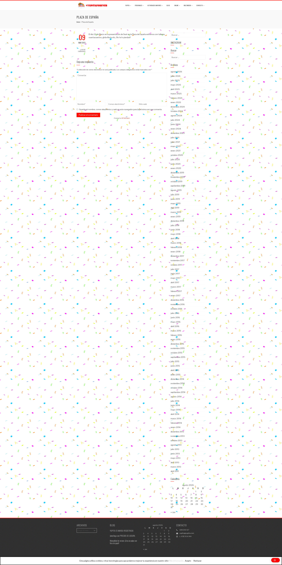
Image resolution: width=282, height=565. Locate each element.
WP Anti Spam (125, 118)
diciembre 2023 (178, 133)
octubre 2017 (176, 265)
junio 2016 (175, 317)
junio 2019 (175, 199)
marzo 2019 (176, 212)
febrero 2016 (176, 335)
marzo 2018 (176, 243)
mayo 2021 (176, 146)
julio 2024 (175, 120)
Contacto (199, 5)
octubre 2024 (177, 111)
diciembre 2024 (178, 106)
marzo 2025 (176, 93)
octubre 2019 (176, 181)
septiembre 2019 (178, 185)
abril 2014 (175, 414)
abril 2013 (175, 462)
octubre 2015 (176, 352)
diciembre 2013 (177, 431)
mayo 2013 (175, 458)
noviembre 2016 (178, 304)
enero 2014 (175, 427)
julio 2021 (175, 137)
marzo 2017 (176, 287)
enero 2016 (175, 339)
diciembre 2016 (177, 300)
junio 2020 (175, 164)
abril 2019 (175, 207)
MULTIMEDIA (187, 5)
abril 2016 (175, 326)
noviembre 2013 (178, 436)
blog (168, 5)
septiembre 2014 (178, 392)
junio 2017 (175, 273)
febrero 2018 (176, 247)
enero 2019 (175, 216)
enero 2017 (175, 295)
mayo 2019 (175, 203)
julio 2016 (175, 313)
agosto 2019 (176, 190)
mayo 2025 (176, 85)
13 (186, 498)
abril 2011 (175, 471)
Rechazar (197, 560)
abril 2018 (175, 238)
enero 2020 (176, 168)
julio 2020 (175, 159)
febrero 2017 (176, 291)
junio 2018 (175, 229)
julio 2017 (175, 269)
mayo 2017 (175, 278)
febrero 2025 (176, 98)
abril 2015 (175, 370)
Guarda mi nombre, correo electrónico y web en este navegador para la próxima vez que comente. (120, 109)
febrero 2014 (176, 423)
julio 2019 (175, 194)
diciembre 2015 (177, 344)
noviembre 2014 (178, 383)
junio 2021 (175, 142)
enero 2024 (176, 128)
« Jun (173, 512)
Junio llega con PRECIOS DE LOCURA (122, 535)
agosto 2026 (176, 71)
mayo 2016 (175, 322)
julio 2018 (175, 225)
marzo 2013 (176, 466)
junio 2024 (175, 124)
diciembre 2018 (177, 221)
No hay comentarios (81, 50)
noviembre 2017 (178, 260)
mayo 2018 (175, 234)
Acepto (188, 560)
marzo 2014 (176, 418)
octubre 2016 (176, 308)
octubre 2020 (177, 155)
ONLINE (176, 5)
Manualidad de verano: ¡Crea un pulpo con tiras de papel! (123, 542)
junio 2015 (175, 366)
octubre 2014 (176, 387)
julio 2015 (175, 361)
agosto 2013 (176, 445)
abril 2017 (175, 282)
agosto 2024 (176, 115)
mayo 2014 (175, 409)
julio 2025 (175, 80)
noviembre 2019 (178, 177)
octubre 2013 (176, 440)
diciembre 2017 (177, 256)
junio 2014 (175, 405)
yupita (127, 5)
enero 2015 (175, 374)
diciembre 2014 (177, 379)
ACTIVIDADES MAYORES (154, 5)
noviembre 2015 (178, 348)
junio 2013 (175, 453)
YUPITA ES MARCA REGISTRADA (121, 530)
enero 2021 (176, 150)
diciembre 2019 (177, 172)
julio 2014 (175, 401)
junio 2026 (175, 76)
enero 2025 (176, 102)
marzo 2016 (176, 330)
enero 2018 (175, 251)
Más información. (176, 560)
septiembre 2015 (178, 357)
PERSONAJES (138, 5)
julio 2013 (175, 449)
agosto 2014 (176, 396)
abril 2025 (175, 89)
